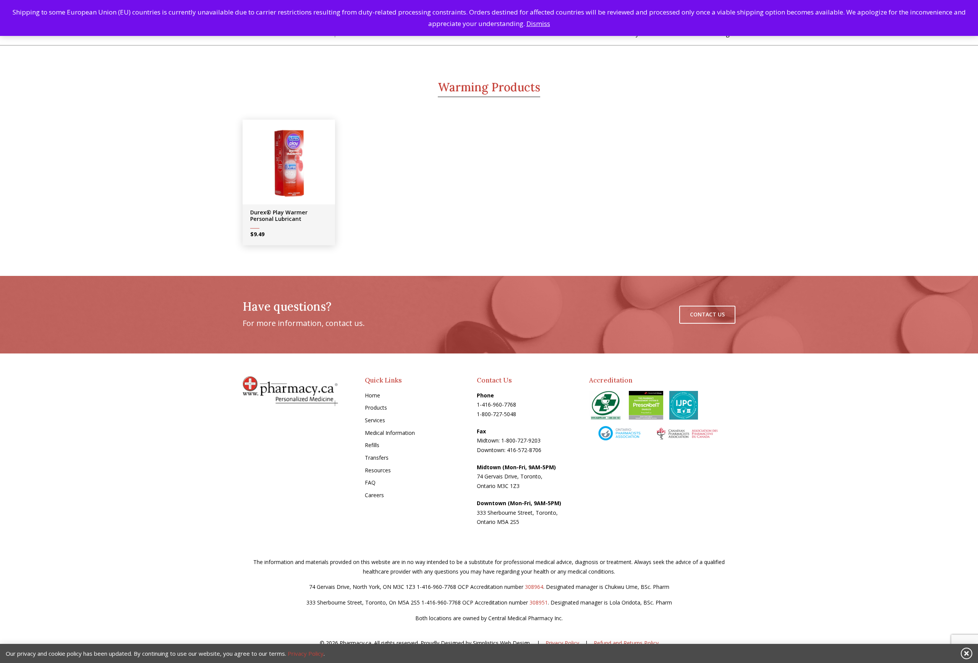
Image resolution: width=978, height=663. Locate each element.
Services (375, 420)
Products (376, 407)
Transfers (377, 457)
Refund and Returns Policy (626, 643)
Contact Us (707, 314)
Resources (378, 470)
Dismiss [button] (538, 23)
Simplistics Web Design (501, 643)
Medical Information (390, 432)
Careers (374, 495)
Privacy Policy (562, 643)
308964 (534, 586)
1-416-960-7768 (496, 404)
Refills (372, 445)
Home (372, 395)
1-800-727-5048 (496, 414)
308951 (538, 602)
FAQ (370, 482)
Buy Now (294, 164)
